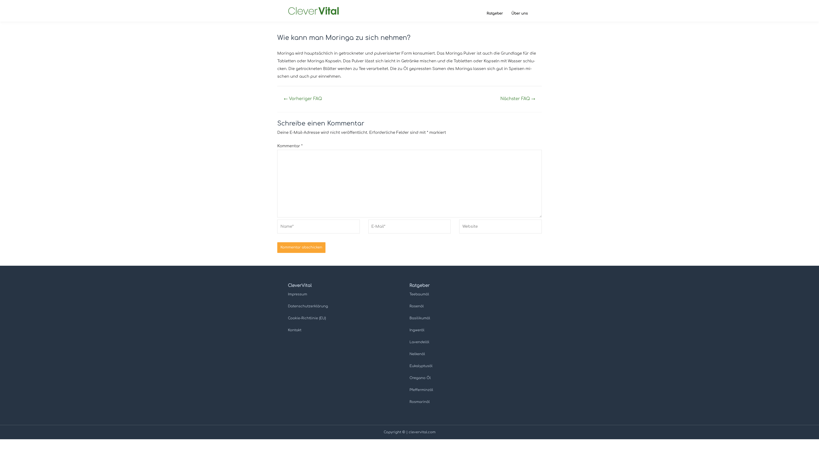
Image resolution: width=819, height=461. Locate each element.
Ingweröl (417, 330)
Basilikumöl (420, 318)
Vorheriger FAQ (303, 98)
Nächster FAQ (517, 98)
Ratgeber (495, 13)
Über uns (519, 13)
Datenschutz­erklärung (308, 306)
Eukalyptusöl (421, 366)
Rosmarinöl (420, 402)
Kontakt (294, 330)
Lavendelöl (419, 342)
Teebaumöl (419, 294)
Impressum (297, 294)
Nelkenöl (417, 354)
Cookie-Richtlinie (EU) (307, 318)
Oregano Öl (420, 378)
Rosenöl (417, 306)
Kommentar (290, 146)
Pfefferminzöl (421, 390)
